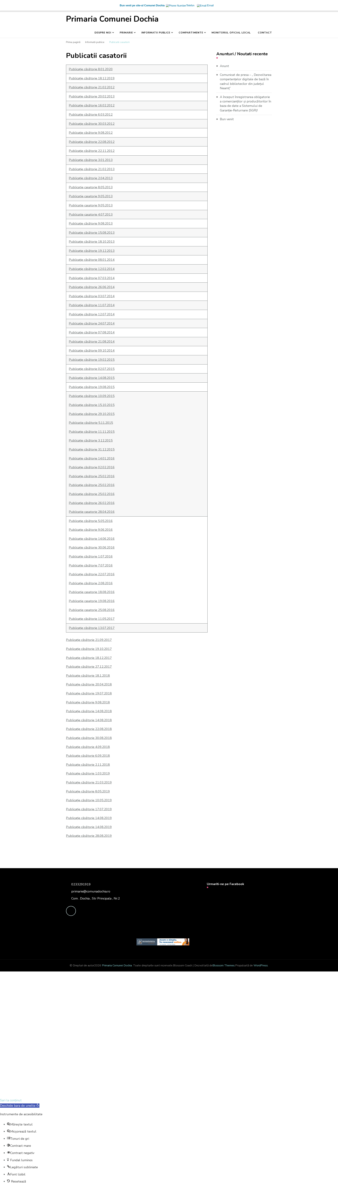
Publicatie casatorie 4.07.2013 (91, 214)
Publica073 (92, 278)
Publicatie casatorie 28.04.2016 (92, 512)
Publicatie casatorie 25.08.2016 (92, 610)
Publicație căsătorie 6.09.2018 (88, 756)
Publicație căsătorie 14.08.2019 (89, 818)
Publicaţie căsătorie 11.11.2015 (92, 432)
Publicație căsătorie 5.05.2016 (91, 521)
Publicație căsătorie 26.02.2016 (92, 503)
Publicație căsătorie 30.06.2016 (92, 547)
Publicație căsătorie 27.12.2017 (89, 667)
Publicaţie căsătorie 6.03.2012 (91, 114)
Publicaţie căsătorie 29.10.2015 (92, 414)
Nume (65, 1044)
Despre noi (103, 32)
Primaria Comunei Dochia (112, 19)
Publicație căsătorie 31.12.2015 (92, 449)
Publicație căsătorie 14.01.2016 (92, 458)
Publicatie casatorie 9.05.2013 (91, 196)
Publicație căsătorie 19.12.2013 (92, 251)
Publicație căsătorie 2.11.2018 (88, 765)
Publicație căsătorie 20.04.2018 (89, 684)
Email (22, 1043)
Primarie (126, 32)
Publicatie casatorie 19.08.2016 (92, 601)
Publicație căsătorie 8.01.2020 (91, 69)
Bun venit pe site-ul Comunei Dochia (142, 5)
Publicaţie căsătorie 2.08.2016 (91, 583)
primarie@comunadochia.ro (90, 891)
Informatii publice (155, 32)
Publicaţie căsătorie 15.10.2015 (92, 405)
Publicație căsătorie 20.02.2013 (92, 96)
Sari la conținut (11, 1100)
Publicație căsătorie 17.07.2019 (89, 809)
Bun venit (227, 119)
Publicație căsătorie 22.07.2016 (92, 574)
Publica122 (92, 269)
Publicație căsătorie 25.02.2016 (92, 476)
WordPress (261, 965)
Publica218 (92, 341)
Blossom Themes (223, 965)
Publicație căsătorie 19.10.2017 (89, 649)
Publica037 (92, 296)
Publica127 (92, 314)
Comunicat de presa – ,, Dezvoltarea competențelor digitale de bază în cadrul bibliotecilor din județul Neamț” (245, 81)
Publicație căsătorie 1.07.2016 (91, 556)
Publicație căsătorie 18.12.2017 (89, 658)
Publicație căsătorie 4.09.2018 (88, 747)
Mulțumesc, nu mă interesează (73, 1092)
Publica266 (92, 287)
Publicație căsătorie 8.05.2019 (88, 791)
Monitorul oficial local (231, 32)
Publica (92, 87)
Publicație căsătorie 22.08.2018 (89, 729)
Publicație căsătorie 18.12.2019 (92, 78)
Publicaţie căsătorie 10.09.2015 (92, 396)
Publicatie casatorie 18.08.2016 (92, 592)
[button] (19, 1105)
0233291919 (81, 884)
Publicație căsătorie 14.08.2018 (89, 711)
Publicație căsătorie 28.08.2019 (89, 836)
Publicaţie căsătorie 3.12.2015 (91, 440)
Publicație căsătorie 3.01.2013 (91, 160)
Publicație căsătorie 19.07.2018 (89, 693)
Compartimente (191, 32)
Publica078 (92, 332)
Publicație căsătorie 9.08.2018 (88, 702)
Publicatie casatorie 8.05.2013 (91, 187)
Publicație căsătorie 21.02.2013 (92, 169)
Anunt (224, 66)
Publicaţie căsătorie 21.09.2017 (89, 640)
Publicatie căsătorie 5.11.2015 (91, 423)
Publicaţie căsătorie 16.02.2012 (92, 105)
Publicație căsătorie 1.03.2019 (88, 773)
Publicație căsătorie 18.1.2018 (88, 676)
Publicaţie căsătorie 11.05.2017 (92, 619)
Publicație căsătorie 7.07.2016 (91, 565)
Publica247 (92, 323)
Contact (265, 32)
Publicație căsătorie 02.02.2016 (92, 467)
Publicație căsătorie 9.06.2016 (91, 530)
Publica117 (92, 305)
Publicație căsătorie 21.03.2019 (89, 782)
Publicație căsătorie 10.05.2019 (89, 800)
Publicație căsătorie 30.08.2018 (89, 738)
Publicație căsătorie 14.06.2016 (92, 539)
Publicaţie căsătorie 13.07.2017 (92, 628)
